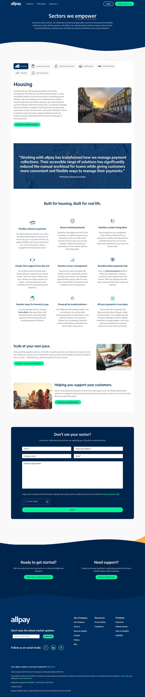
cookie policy (125, 676)
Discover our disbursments (67, 402)
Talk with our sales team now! (38, 577)
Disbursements (122, 626)
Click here (51, 667)
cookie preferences (25, 678)
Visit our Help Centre (106, 577)
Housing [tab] (23, 66)
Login (108, 4)
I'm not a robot (32, 501)
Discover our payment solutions (28, 363)
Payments (120, 622)
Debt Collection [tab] (108, 66)
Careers (77, 626)
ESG (75, 644)
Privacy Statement (110, 494)
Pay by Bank (23, 312)
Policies (77, 640)
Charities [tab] (23, 73)
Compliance (99, 626)
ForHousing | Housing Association (72, 177)
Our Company (79, 622)
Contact (77, 635)
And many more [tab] (42, 73)
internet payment (113, 271)
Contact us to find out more (27, 125)
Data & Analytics (122, 631)
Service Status (100, 622)
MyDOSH (119, 635)
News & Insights (80, 631)
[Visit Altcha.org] (47, 502)
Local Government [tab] (43, 66)
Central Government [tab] (66, 66)
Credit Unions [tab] (88, 66)
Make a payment (124, 4)
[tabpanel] (72, 245)
